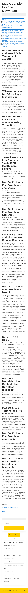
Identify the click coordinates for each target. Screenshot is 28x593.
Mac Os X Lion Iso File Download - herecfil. (12, 35)
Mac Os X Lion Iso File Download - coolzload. (13, 43)
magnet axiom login (9, 575)
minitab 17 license (9, 552)
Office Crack (5, 516)
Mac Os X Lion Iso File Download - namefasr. (13, 30)
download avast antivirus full (11, 538)
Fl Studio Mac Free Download (10, 507)
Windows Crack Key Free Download (13, 542)
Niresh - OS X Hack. (7, 36)
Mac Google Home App (10, 545)
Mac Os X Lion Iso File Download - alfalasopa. (13, 29)
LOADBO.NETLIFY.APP (19, 590)
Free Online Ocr (8, 571)
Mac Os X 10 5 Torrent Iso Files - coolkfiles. (12, 41)
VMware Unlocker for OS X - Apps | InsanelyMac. (13, 21)
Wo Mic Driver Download (10, 548)
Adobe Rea (5, 511)
